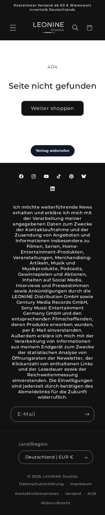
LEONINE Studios (60, 476)
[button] (13, 28)
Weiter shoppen (52, 108)
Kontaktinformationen (37, 493)
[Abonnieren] (87, 414)
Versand (73, 493)
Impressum (81, 484)
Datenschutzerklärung (41, 484)
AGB (92, 493)
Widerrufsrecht (56, 503)
